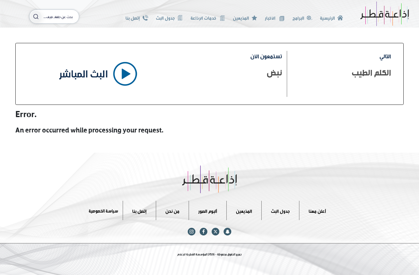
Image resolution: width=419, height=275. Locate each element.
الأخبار (270, 17)
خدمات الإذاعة (203, 17)
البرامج (298, 17)
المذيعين (241, 17)
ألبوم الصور (207, 210)
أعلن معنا (317, 210)
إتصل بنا (132, 17)
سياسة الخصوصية (103, 210)
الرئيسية (327, 17)
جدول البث (165, 17)
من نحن (172, 210)
